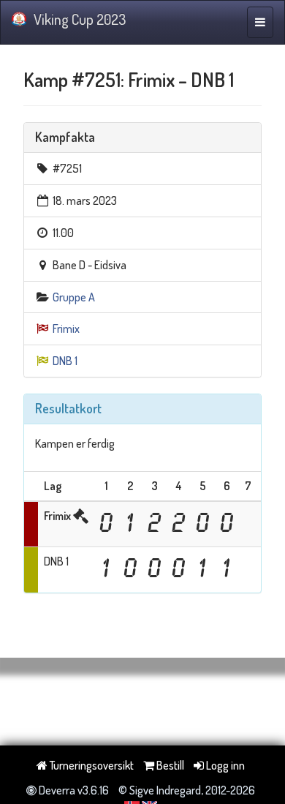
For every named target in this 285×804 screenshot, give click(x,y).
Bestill (169, 765)
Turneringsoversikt (91, 765)
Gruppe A (74, 297)
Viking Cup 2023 (80, 19)
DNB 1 (65, 360)
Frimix (66, 328)
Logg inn (224, 765)
